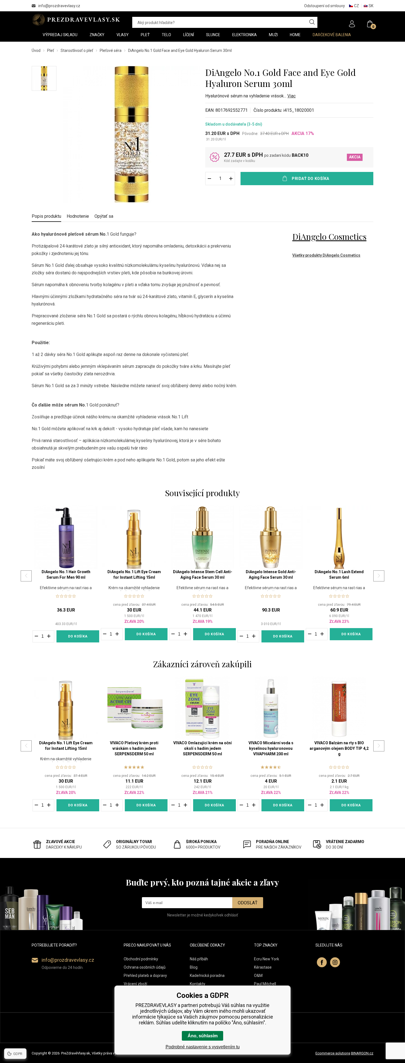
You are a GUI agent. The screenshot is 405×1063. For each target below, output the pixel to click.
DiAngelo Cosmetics (329, 236)
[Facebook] (322, 962)
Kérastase (263, 967)
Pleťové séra (110, 50)
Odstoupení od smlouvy (324, 6)
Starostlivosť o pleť (77, 50)
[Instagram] (335, 962)
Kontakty (197, 984)
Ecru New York (266, 959)
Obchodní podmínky (141, 959)
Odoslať (248, 902)
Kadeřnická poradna (207, 975)
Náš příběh (199, 959)
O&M (258, 975)
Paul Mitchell (265, 984)
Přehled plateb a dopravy (145, 975)
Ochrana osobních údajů (145, 967)
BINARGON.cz (362, 1053)
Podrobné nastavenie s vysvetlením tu (203, 1047)
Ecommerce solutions (332, 1053)
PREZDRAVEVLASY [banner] (76, 19)
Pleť (50, 50)
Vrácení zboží (135, 984)
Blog (194, 967)
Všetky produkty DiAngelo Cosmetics (326, 255)
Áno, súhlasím (203, 1035)
